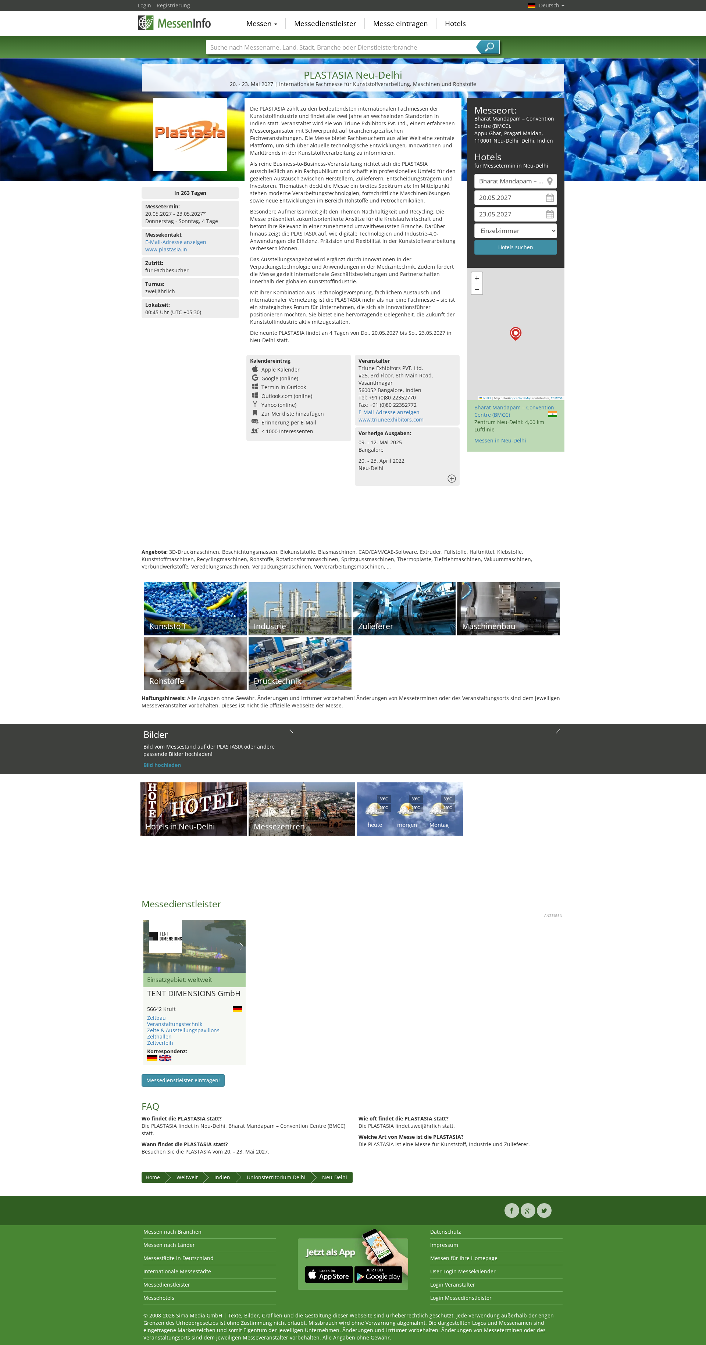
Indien (222, 1177)
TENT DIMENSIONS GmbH (193, 993)
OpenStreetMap (520, 398)
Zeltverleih (160, 1042)
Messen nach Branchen (172, 1231)
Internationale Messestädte (177, 1271)
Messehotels (158, 1297)
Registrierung (173, 5)
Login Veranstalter (452, 1284)
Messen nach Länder (169, 1244)
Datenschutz (445, 1231)
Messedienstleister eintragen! (183, 1080)
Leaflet (486, 398)
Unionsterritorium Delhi (276, 1177)
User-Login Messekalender (463, 1271)
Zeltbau (156, 1017)
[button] (515, 333)
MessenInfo (174, 22)
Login (144, 5)
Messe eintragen (400, 23)
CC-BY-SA (557, 398)
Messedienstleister (325, 23)
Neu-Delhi (334, 1177)
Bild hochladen (162, 764)
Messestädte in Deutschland (178, 1258)
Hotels (455, 23)
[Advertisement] (353, 524)
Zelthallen (159, 1036)
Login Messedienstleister (461, 1297)
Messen (260, 23)
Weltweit (187, 1177)
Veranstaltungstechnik (174, 1024)
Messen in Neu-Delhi (500, 440)
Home (153, 1177)
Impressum (444, 1244)
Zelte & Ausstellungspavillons (183, 1030)
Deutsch (550, 5)
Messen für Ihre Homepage (464, 1258)
